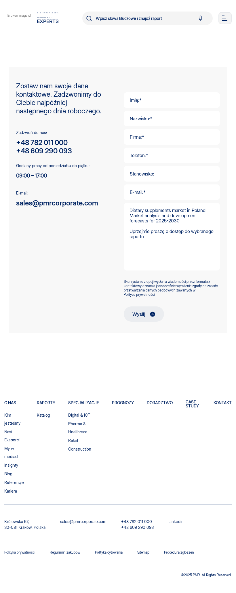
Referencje (14, 482)
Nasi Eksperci (12, 435)
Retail (73, 440)
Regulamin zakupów (65, 552)
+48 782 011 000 (42, 142)
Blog (8, 473)
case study (192, 404)
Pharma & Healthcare (77, 427)
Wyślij (138, 314)
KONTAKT (223, 403)
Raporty (46, 403)
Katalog (43, 415)
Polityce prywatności (139, 294)
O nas (10, 403)
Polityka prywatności (19, 552)
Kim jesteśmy (12, 419)
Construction (79, 449)
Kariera (10, 491)
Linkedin (176, 521)
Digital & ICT (79, 415)
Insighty (11, 465)
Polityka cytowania (109, 552)
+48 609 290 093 (44, 151)
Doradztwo (160, 403)
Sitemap (143, 552)
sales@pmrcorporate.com (57, 203)
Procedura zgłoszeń (179, 552)
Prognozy (123, 403)
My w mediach (12, 452)
